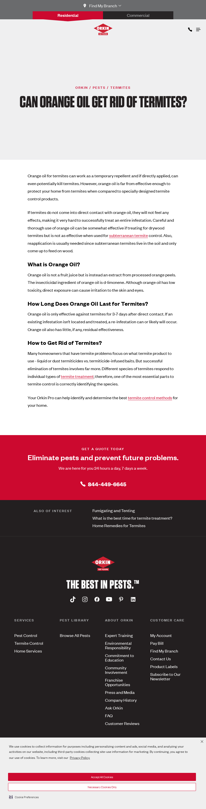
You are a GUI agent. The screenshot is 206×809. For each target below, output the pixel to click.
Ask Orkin (114, 707)
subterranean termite (128, 235)
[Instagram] (85, 599)
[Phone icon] (190, 28)
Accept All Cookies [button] (102, 777)
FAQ (109, 715)
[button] (24, 797)
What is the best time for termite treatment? (132, 518)
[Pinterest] (121, 599)
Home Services (28, 651)
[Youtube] (109, 599)
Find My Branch (164, 651)
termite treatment (77, 376)
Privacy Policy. (80, 757)
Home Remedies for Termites (118, 525)
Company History (121, 700)
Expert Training (119, 635)
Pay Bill (157, 643)
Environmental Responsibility (118, 645)
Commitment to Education (119, 658)
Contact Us (160, 658)
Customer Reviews (122, 723)
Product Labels (164, 666)
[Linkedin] (133, 599)
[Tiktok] (73, 599)
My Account (161, 635)
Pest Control (25, 635)
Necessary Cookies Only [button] (102, 787)
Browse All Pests (75, 635)
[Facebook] (97, 599)
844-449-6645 (107, 484)
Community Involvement (116, 670)
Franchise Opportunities (117, 682)
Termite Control (28, 643)
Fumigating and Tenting (113, 510)
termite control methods (150, 397)
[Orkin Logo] (103, 29)
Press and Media (120, 692)
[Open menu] (198, 28)
